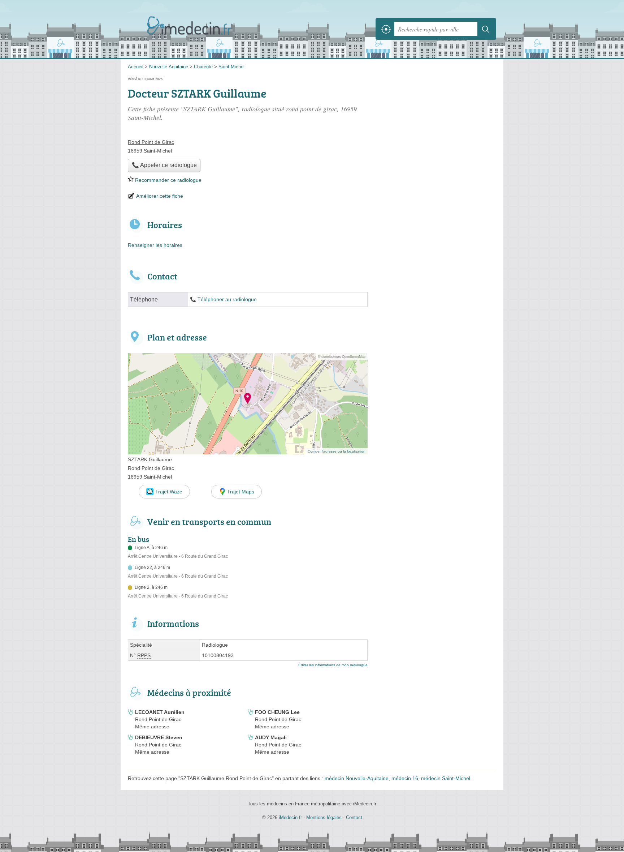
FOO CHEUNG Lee (277, 712)
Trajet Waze (168, 491)
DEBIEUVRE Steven (158, 737)
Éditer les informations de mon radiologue (333, 665)
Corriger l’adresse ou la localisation (336, 451)
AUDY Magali (271, 737)
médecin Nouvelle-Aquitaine (357, 778)
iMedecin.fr (207, 29)
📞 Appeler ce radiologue (164, 165)
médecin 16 (404, 778)
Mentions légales (324, 817)
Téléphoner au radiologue (227, 299)
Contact (354, 817)
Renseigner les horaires (155, 245)
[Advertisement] (435, 408)
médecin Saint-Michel (445, 778)
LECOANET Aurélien (160, 712)
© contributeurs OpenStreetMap (341, 357)
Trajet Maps (240, 491)
